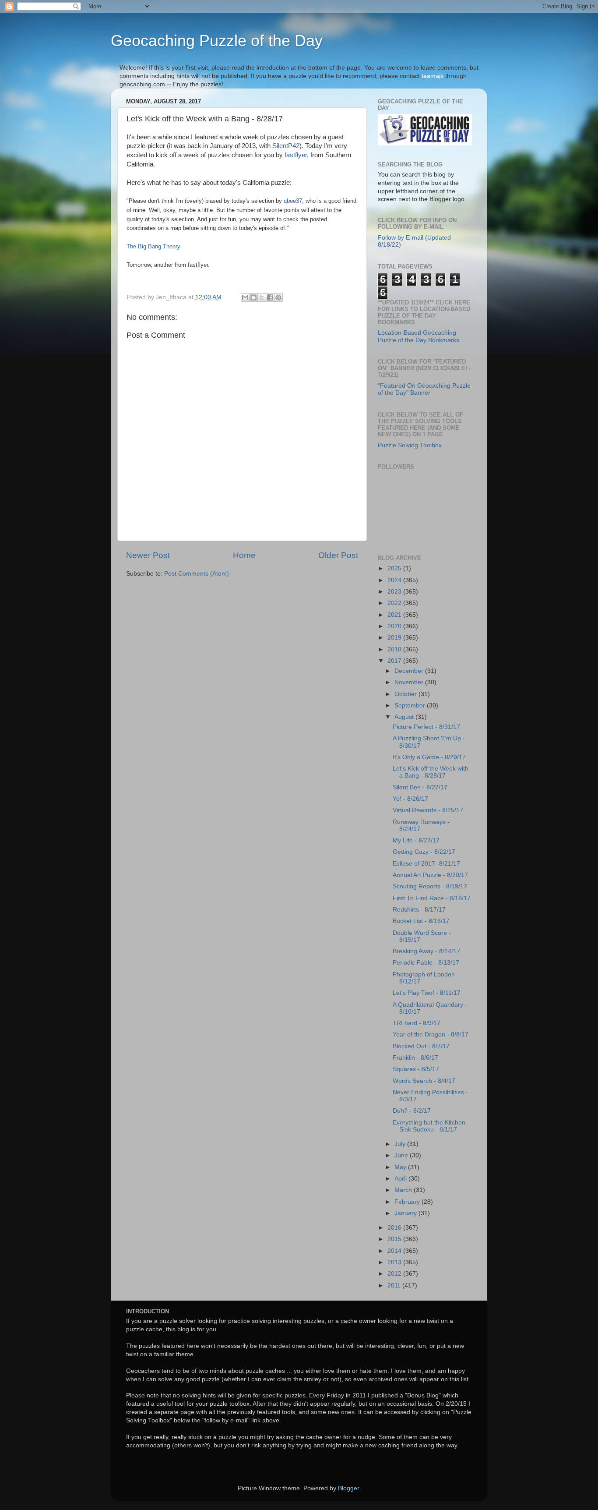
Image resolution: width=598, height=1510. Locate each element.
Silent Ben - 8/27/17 (420, 787)
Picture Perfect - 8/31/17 (426, 727)
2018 (395, 649)
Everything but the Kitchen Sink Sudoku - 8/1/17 (429, 1126)
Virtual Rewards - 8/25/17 (428, 810)
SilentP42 (285, 145)
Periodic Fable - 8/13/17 (426, 962)
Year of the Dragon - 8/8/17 (430, 1034)
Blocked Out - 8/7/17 (421, 1046)
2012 (395, 1273)
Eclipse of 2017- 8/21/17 (426, 863)
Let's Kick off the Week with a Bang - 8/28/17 (430, 772)
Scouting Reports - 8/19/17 (430, 886)
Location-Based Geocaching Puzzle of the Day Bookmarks (418, 336)
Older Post (338, 555)
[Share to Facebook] (270, 297)
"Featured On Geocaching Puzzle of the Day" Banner (424, 389)
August (404, 717)
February (408, 1202)
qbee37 (293, 201)
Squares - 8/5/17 (416, 1069)
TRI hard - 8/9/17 (416, 1023)
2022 (395, 603)
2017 (395, 661)
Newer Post (148, 555)
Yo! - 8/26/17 (410, 799)
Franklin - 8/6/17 (415, 1057)
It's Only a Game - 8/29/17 (429, 757)
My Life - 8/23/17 (416, 840)
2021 (395, 615)
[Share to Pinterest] (278, 297)
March (404, 1190)
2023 (395, 591)
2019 (395, 637)
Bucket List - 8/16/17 (421, 921)
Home (244, 555)
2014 (395, 1251)
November (409, 682)
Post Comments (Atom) (196, 573)
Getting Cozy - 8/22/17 (424, 852)
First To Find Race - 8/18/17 (432, 898)
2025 (395, 568)
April (401, 1178)
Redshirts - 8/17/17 (419, 909)
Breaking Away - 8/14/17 (426, 951)
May (401, 1167)
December (409, 671)
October (406, 694)
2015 (395, 1239)
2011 (394, 1285)
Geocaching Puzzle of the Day (217, 41)
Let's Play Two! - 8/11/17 (427, 993)
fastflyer (296, 155)
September (410, 705)
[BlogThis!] (253, 297)
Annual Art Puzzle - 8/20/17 (430, 875)
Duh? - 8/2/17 (412, 1110)
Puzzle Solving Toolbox (410, 445)
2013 (395, 1262)
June (402, 1155)
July (400, 1144)
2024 (395, 580)
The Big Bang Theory (153, 246)
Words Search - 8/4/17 (424, 1081)
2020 (395, 626)
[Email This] (245, 297)
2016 (395, 1227)
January (406, 1213)
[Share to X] (261, 297)
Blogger (348, 1488)
